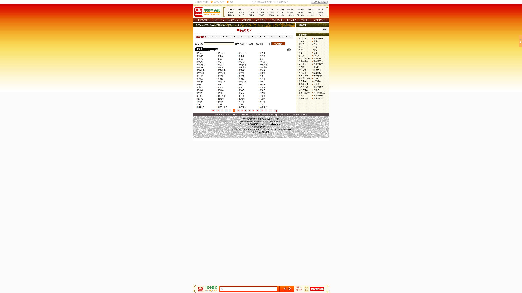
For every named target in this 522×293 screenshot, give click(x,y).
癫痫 (315, 50)
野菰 (220, 59)
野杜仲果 (263, 64)
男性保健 (300, 15)
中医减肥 (260, 15)
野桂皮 (262, 56)
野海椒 (221, 56)
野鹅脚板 (242, 64)
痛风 (300, 47)
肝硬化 (301, 41)
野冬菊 (242, 70)
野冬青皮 (242, 67)
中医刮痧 (260, 12)
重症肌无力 (318, 61)
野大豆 (262, 82)
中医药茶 (300, 12)
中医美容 (270, 15)
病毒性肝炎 (318, 38)
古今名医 (231, 9)
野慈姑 (242, 84)
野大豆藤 (222, 82)
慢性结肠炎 (303, 98)
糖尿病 (301, 50)
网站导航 (280, 115)
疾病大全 (218, 20)
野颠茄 (200, 79)
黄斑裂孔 (302, 73)
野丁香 (242, 73)
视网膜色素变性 (305, 78)
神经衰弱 (302, 64)
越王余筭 (263, 107)
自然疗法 (241, 15)
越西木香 (201, 107)
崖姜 (262, 104)
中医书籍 (260, 9)
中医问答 (305, 20)
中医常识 (261, 20)
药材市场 (241, 9)
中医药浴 (320, 12)
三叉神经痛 (303, 61)
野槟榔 (200, 90)
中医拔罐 (241, 12)
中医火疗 (270, 12)
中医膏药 (251, 12)
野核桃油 (201, 53)
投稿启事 (226, 115)
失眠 (300, 53)
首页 (198, 25)
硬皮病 (316, 84)
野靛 (262, 76)
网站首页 (204, 20)
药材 (306, 287)
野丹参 (200, 82)
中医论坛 (319, 20)
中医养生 (320, 15)
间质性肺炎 (318, 95)
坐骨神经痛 (318, 87)
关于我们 (218, 115)
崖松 (199, 104)
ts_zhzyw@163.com (283, 129)
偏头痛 (301, 56)
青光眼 (316, 67)
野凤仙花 (263, 62)
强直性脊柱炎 (319, 93)
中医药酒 (310, 12)
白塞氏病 (302, 81)
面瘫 (315, 53)
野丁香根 (201, 73)
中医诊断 (280, 9)
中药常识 (290, 9)
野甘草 (221, 62)
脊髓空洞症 (318, 64)
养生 (306, 290)
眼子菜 (242, 96)
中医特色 (276, 20)
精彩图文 (288, 115)
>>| (275, 110)
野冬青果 (263, 67)
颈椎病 (301, 95)
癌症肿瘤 (302, 38)
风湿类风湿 (303, 87)
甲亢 (315, 47)
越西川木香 (222, 107)
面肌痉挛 (317, 58)
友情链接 (265, 115)
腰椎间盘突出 (304, 93)
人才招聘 (241, 115)
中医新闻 (270, 9)
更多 (289, 50)
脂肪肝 (316, 41)
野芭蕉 (262, 93)
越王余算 (242, 107)
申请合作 (257, 115)
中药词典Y (230, 25)
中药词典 (300, 9)
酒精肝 (301, 44)
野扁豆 (242, 90)
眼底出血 (317, 73)
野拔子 (242, 93)
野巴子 (200, 96)
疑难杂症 (233, 20)
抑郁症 (316, 56)
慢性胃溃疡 (318, 98)
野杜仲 (200, 67)
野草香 (242, 87)
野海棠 (262, 53)
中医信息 (247, 20)
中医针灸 (231, 15)
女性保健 (310, 15)
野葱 (199, 84)
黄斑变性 (302, 70)
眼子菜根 (222, 96)
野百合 (200, 93)
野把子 (221, 93)
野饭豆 (221, 64)
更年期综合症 (304, 58)
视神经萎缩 (303, 75)
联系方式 (234, 115)
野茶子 (262, 84)
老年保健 (280, 15)
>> (270, 110)
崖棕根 (242, 102)
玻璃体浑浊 (318, 75)
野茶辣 (221, 87)
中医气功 (280, 12)
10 (261, 110)
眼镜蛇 (221, 99)
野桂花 (200, 59)
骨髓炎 (316, 90)
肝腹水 (316, 44)
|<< (213, 110)
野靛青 (221, 76)
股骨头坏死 (303, 90)
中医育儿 (290, 15)
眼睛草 (200, 102)
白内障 (301, 67)
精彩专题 (296, 115)
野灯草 (262, 79)
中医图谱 (310, 9)
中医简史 (251, 9)
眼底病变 (317, 70)
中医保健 (290, 20)
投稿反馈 (249, 115)
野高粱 (200, 62)
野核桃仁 (222, 53)
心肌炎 (316, 78)
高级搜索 (303, 115)
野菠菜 (262, 87)
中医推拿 (290, 12)
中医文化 (320, 9)
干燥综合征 (303, 84)
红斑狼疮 (317, 81)
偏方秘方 (231, 12)
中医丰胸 (251, 15)
